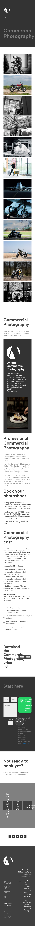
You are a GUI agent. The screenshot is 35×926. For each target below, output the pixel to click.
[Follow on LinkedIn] (17, 836)
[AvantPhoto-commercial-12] (18, 177)
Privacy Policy (26, 743)
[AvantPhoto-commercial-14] (18, 136)
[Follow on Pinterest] (21, 836)
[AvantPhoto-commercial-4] (18, 281)
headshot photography (7, 805)
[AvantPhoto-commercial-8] (18, 94)
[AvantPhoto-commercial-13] (18, 156)
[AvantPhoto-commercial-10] (18, 219)
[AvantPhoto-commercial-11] (18, 198)
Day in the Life (18, 805)
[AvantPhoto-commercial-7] (18, 239)
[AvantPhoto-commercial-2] (18, 302)
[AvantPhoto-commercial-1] (18, 73)
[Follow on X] (13, 836)
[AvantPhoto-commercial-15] (18, 115)
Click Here (25, 657)
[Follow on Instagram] (25, 836)
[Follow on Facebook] (10, 836)
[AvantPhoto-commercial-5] (18, 260)
